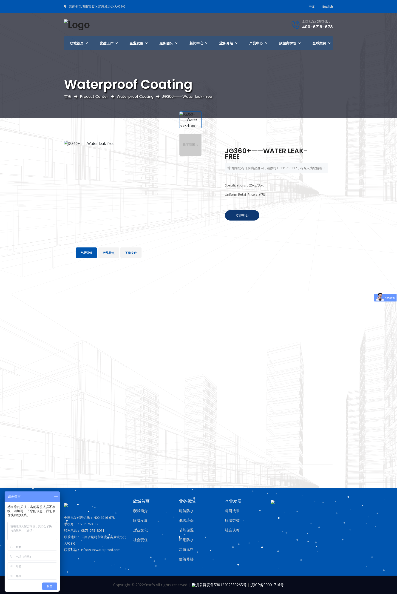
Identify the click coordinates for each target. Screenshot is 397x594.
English (327, 6)
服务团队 (166, 43)
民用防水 (186, 539)
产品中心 (256, 43)
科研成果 (232, 510)
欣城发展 (140, 520)
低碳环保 (186, 520)
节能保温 (186, 530)
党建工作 (106, 43)
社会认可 (232, 530)
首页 (67, 96)
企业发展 (136, 43)
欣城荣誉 (232, 520)
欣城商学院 (287, 43)
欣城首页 (77, 43)
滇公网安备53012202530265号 (221, 584)
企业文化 (140, 530)
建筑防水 (186, 510)
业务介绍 (226, 43)
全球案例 (319, 43)
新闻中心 (196, 43)
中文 (312, 6)
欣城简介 (140, 510)
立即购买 (242, 215)
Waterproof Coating (135, 96)
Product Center (94, 96)
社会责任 (140, 539)
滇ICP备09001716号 (267, 584)
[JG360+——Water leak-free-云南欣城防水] (77, 24)
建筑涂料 (186, 549)
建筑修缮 (186, 559)
